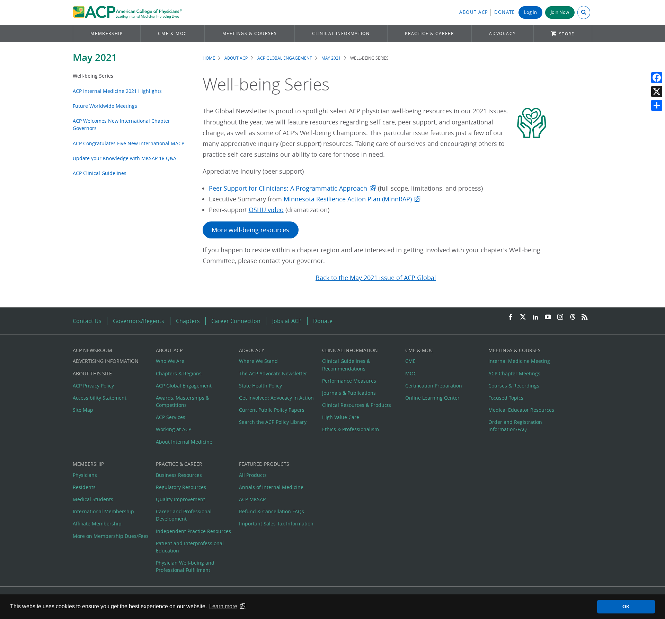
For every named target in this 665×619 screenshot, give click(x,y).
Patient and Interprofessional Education (190, 547)
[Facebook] (657, 78)
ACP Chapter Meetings (514, 373)
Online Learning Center (432, 397)
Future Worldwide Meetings (105, 106)
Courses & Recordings (513, 385)
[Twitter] (523, 317)
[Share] (657, 105)
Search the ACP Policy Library (273, 422)
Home (209, 58)
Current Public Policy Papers (271, 410)
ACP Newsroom (92, 350)
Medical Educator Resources (521, 410)
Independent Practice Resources (193, 531)
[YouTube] (548, 317)
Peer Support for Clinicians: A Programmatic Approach (288, 188)
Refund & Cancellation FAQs (271, 511)
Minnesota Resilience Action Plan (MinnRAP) (348, 199)
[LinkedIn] (535, 317)
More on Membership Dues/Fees (111, 536)
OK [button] (626, 606)
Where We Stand (258, 361)
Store (567, 34)
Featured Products (264, 464)
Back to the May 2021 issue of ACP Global (376, 278)
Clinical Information (341, 33)
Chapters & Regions (179, 373)
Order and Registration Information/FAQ (515, 426)
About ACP (473, 12)
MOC (411, 373)
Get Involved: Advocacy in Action (276, 397)
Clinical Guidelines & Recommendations (346, 365)
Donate (504, 12)
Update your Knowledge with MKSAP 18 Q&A (124, 158)
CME (410, 361)
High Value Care (340, 417)
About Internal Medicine (184, 441)
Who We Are (170, 361)
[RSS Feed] (585, 317)
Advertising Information (106, 361)
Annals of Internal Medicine (271, 487)
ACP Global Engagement (284, 58)
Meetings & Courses (249, 33)
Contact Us (87, 321)
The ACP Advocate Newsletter (273, 373)
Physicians (85, 475)
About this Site (92, 373)
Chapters (188, 321)
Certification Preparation (433, 385)
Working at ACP (173, 429)
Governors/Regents (138, 321)
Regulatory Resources (181, 487)
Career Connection (235, 321)
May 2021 (95, 57)
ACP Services (170, 417)
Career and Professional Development (184, 515)
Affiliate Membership (97, 523)
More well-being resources (250, 230)
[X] (657, 91)
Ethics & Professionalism (350, 429)
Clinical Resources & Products (356, 405)
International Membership (103, 511)
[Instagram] (560, 317)
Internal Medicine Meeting (519, 361)
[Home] (127, 12)
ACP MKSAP (252, 499)
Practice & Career (429, 33)
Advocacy (502, 33)
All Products (253, 475)
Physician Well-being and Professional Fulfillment (185, 566)
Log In (530, 12)
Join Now (560, 12)
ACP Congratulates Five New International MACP (128, 143)
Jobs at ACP (287, 321)
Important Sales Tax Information (276, 523)
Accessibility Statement (99, 397)
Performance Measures (349, 380)
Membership (106, 33)
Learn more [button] (223, 606)
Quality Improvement (180, 499)
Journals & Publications (349, 393)
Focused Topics (505, 397)
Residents (84, 487)
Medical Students (93, 499)
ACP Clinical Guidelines (99, 173)
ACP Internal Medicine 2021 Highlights (117, 91)
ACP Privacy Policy (93, 385)
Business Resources (179, 475)
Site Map (83, 410)
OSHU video (266, 210)
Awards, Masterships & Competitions (182, 401)
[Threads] (572, 317)
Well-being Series (93, 75)
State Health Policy (260, 385)
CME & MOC (172, 33)
